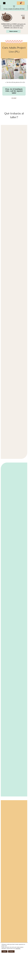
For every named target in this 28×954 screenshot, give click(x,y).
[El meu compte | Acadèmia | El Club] (14, 6)
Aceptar (4, 951)
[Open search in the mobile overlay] (4, 3)
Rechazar (11, 951)
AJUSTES (18, 948)
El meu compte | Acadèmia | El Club (14, 9)
